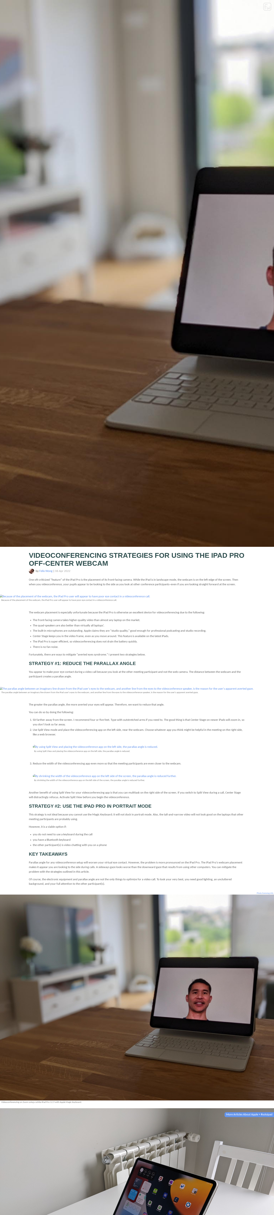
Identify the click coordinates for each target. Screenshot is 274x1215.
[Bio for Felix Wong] (31, 573)
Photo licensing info (265, 893)
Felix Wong (45, 571)
